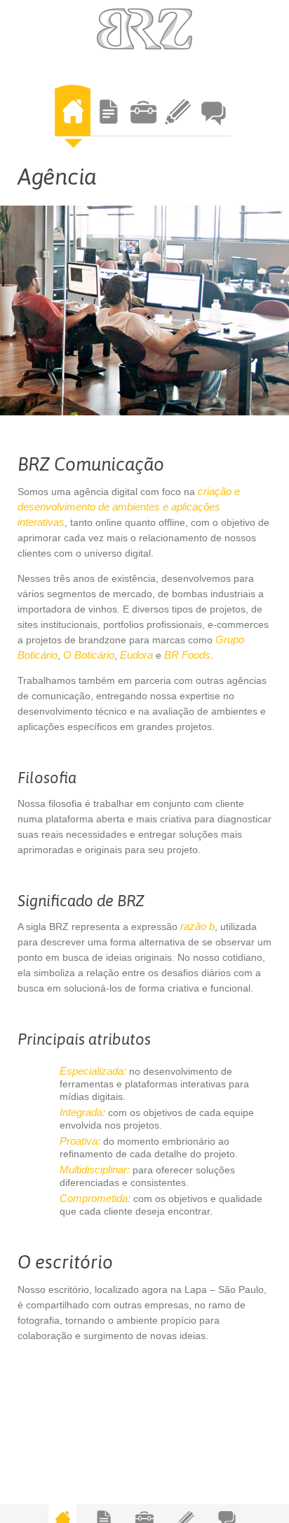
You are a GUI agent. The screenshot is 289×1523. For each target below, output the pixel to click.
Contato (213, 116)
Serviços (108, 116)
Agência (72, 116)
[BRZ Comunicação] (144, 29)
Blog (178, 116)
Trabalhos (143, 116)
